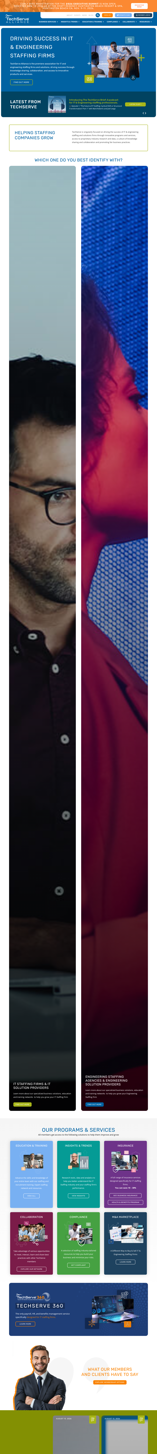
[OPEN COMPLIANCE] (119, 22)
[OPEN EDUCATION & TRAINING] (103, 22)
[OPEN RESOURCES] (151, 22)
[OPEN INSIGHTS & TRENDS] (79, 22)
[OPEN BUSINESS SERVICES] (57, 22)
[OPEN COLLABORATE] (136, 22)
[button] (143, 113)
